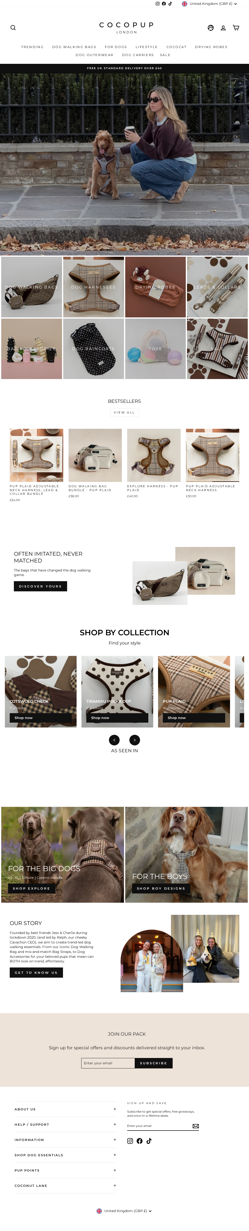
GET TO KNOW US (36, 973)
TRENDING (33, 47)
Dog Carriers (138, 55)
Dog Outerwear (95, 55)
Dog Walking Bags (75, 47)
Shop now (24, 718)
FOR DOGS (116, 47)
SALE (166, 55)
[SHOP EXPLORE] (62, 855)
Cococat (177, 47)
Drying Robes (211, 47)
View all (124, 412)
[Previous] (114, 740)
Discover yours (40, 586)
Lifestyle (148, 47)
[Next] (134, 740)
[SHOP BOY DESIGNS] (186, 855)
